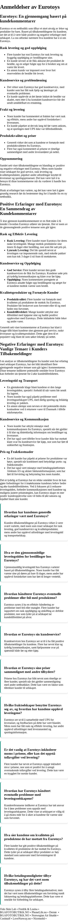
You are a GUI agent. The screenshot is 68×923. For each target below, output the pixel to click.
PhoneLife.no (39, 912)
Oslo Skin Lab (8, 909)
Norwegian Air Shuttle (44, 915)
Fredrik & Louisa (27, 909)
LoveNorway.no (22, 918)
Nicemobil (39, 918)
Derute (53, 912)
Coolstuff (5, 918)
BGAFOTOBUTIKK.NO (14, 912)
